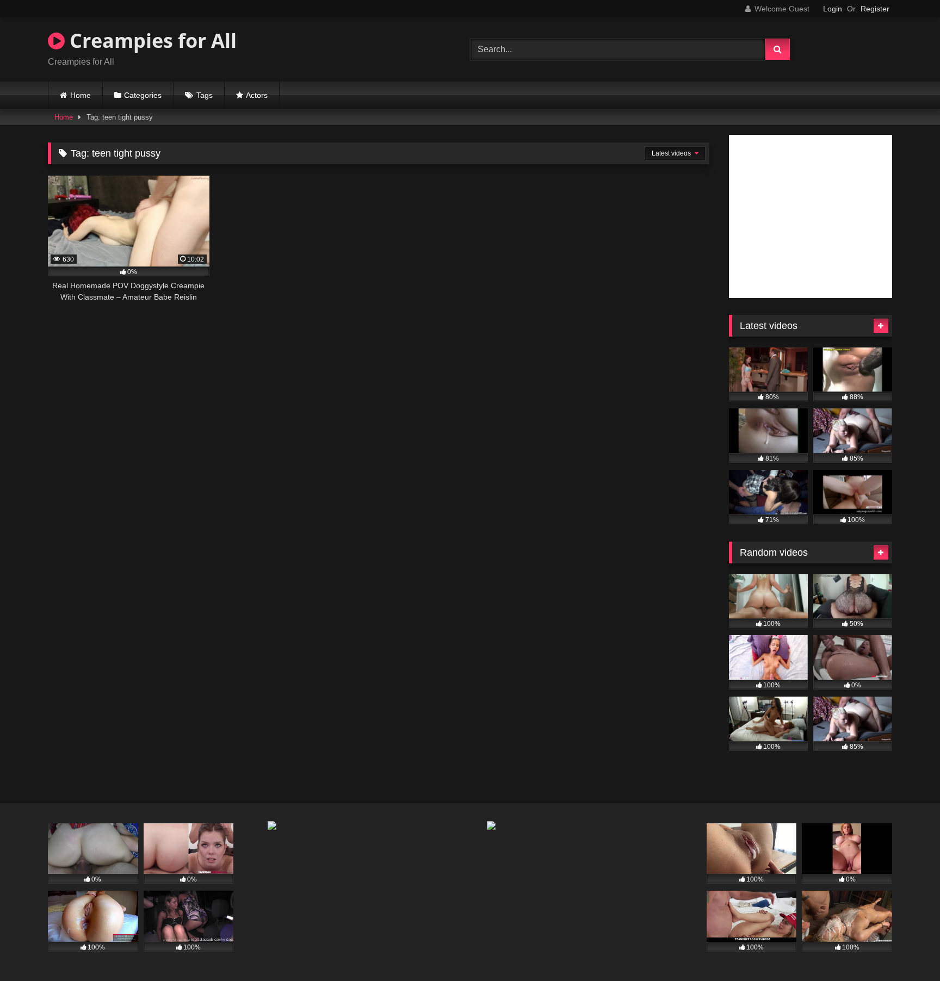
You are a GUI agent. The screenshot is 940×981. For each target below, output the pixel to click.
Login (832, 8)
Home (80, 95)
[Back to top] (906, 948)
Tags (204, 95)
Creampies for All (151, 40)
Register (875, 8)
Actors (257, 95)
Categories (143, 95)
